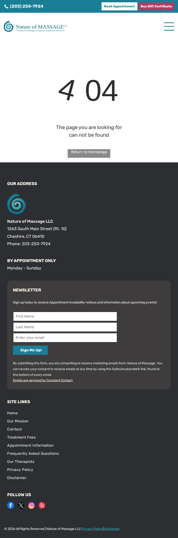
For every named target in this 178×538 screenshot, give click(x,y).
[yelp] (41, 506)
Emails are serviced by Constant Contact (43, 380)
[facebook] (10, 506)
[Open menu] (169, 26)
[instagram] (31, 506)
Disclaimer (112, 529)
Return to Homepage (89, 152)
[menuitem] (89, 413)
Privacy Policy (92, 529)
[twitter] (21, 506)
